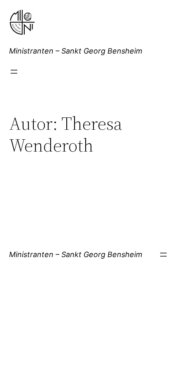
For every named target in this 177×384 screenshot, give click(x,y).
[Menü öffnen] (14, 72)
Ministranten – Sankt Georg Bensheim (75, 51)
